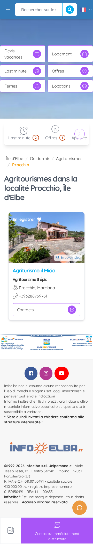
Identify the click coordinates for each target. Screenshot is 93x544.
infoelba (11, 497)
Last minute (15, 71)
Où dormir (39, 158)
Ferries (10, 86)
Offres (58, 71)
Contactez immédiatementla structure (57, 536)
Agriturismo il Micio (34, 270)
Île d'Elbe (14, 158)
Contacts (25, 309)
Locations (61, 86)
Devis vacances (13, 54)
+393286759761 (33, 296)
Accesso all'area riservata (45, 502)
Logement (62, 53)
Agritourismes (69, 158)
